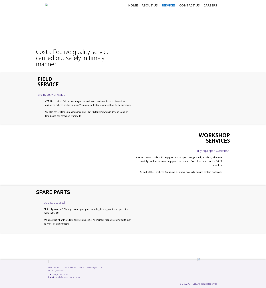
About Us (150, 5)
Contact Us (189, 5)
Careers (210, 5)
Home (133, 5)
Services (168, 5)
